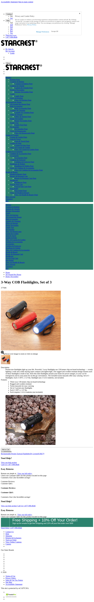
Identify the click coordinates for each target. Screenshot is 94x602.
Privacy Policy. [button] (32, 25)
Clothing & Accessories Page (20, 154)
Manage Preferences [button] (42, 32)
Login (12, 53)
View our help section (9, 462)
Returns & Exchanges (13, 538)
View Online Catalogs (14, 542)
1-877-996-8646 (11, 37)
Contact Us (10, 532)
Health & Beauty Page (18, 174)
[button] (54, 31)
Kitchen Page (15, 80)
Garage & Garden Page (18, 137)
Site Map (9, 582)
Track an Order (11, 35)
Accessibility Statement (9, 2)
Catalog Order (11, 14)
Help (7, 20)
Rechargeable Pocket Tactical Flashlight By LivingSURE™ (22, 454)
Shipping (9, 536)
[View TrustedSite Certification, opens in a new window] (11, 597)
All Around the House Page (20, 104)
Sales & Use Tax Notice (14, 580)
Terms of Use (10, 576)
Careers (8, 544)
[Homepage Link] (19, 45)
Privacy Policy (11, 578)
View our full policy (24, 473)
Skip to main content (25, 2)
